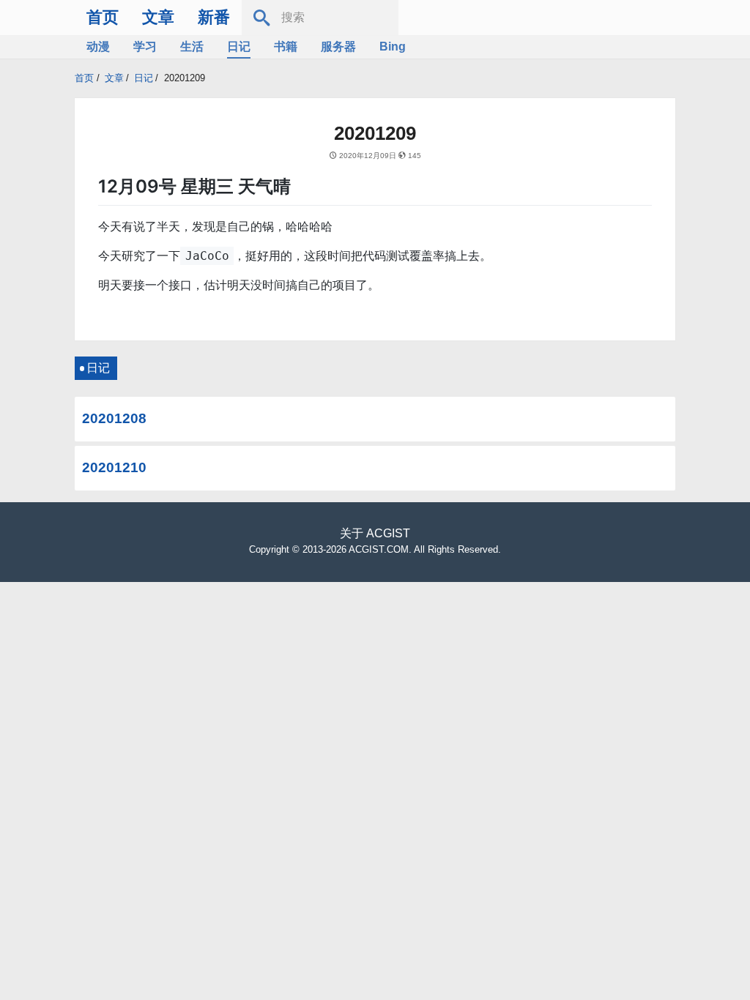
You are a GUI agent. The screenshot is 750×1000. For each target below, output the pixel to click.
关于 (351, 533)
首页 (102, 17)
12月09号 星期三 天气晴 (194, 186)
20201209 (184, 77)
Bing (392, 46)
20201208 (114, 418)
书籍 (285, 46)
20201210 (114, 467)
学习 (145, 46)
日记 (238, 46)
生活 (192, 46)
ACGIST (388, 533)
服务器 (338, 46)
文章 (158, 17)
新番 (214, 17)
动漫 (98, 46)
